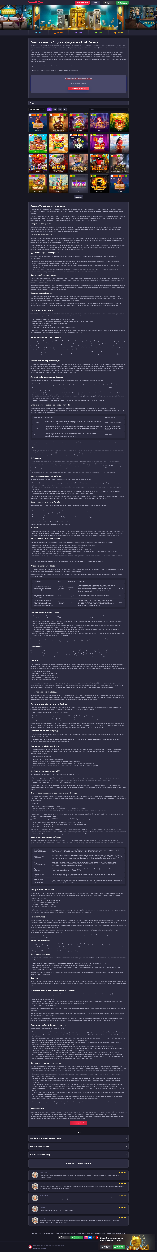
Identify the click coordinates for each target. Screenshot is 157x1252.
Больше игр (78, 197)
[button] (2, 17)
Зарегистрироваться (82, 2)
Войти (95, 2)
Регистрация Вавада (78, 88)
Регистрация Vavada (78, 1123)
